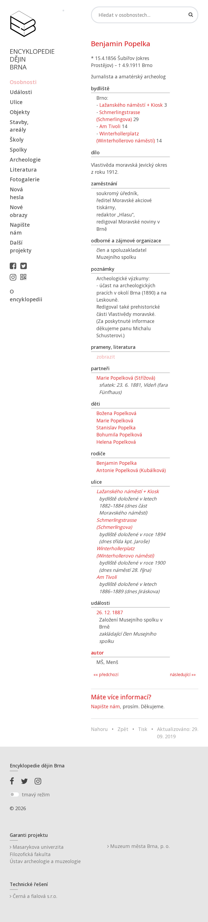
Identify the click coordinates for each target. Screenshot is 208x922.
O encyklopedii (23, 295)
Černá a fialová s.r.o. (34, 896)
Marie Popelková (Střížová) (125, 378)
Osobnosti (23, 82)
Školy (17, 139)
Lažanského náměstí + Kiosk (131, 105)
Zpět (123, 729)
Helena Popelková (116, 442)
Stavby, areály (19, 125)
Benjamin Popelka (116, 463)
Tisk (142, 729)
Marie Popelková (114, 420)
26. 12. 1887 (109, 612)
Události (21, 92)
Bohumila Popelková (119, 434)
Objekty (20, 112)
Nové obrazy (18, 211)
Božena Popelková (116, 413)
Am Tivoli (110, 126)
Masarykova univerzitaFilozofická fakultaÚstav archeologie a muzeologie (45, 854)
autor (97, 652)
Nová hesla (17, 193)
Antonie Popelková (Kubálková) (131, 470)
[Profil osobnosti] (24, 277)
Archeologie (23, 159)
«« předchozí (105, 674)
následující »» (183, 674)
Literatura (23, 169)
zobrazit (105, 356)
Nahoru (99, 729)
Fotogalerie (23, 179)
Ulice (16, 102)
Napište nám (20, 228)
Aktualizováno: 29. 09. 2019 (177, 732)
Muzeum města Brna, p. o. (139, 846)
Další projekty (20, 246)
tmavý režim (36, 794)
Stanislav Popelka (116, 427)
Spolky (18, 149)
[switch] (14, 794)
